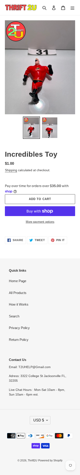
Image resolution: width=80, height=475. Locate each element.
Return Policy (18, 340)
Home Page (17, 281)
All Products (17, 293)
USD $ (38, 420)
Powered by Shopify (50, 460)
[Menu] (72, 7)
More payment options (40, 221)
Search (14, 316)
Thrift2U (32, 460)
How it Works (18, 304)
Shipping (11, 170)
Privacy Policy (19, 328)
